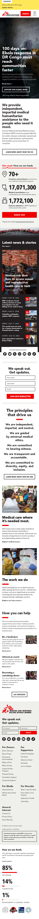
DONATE (25, 14)
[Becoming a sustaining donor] (19, 680)
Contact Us (6, 813)
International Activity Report (24, 222)
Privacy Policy (7, 817)
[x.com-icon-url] (14, 354)
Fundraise (24, 757)
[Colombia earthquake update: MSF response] (19, 315)
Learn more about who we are (19, 477)
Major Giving (7, 765)
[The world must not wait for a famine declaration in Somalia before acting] (19, 327)
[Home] (11, 13)
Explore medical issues (10, 542)
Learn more (7, 7)
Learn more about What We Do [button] (19, 152)
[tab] (7, 165)
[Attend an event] (19, 661)
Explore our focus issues (11, 600)
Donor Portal (6, 754)
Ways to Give (7, 762)
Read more (6, 84)
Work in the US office (28, 790)
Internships (24, 801)
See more (6, 246)
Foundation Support (9, 777)
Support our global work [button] (16, 89)
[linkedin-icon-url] (29, 354)
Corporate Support (9, 780)
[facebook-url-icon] (5, 354)
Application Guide (27, 798)
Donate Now (19, 215)
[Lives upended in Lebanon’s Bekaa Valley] (19, 339)
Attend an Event (26, 760)
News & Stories (7, 790)
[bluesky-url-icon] (10, 354)
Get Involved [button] (19, 694)
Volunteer (24, 763)
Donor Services (7, 751)
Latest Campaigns (27, 754)
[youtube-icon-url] (24, 354)
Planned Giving (7, 774)
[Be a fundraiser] (19, 643)
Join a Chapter (26, 766)
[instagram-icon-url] (19, 354)
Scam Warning (7, 820)
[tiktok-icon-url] (34, 354)
